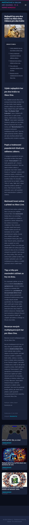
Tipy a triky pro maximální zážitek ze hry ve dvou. (16, 68)
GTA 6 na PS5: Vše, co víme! (11, 440)
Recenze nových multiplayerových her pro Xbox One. (16, 76)
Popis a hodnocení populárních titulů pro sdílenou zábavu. (15, 56)
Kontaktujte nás (8, 405)
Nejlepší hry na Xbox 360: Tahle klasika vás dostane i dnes (12, 488)
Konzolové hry (13, 416)
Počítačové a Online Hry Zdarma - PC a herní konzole (11, 5)
